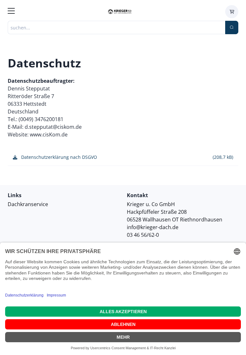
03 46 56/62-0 (143, 234)
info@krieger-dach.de (152, 227)
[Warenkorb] (231, 11)
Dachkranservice (28, 204)
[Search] (231, 27)
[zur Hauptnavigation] (11, 12)
